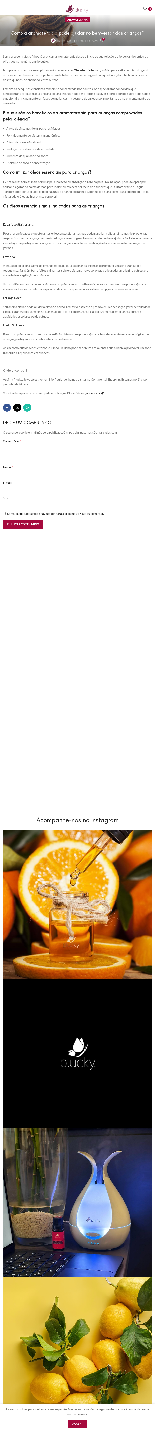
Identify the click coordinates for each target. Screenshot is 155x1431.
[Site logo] (77, 8)
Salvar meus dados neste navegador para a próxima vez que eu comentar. (55, 513)
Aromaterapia (77, 19)
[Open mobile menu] (5, 9)
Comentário (12, 441)
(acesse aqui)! (94, 393)
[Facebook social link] (7, 408)
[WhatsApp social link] (27, 408)
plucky (61, 40)
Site (5, 498)
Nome (8, 467)
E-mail (8, 482)
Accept (77, 1423)
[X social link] (17, 408)
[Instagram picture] (77, 904)
